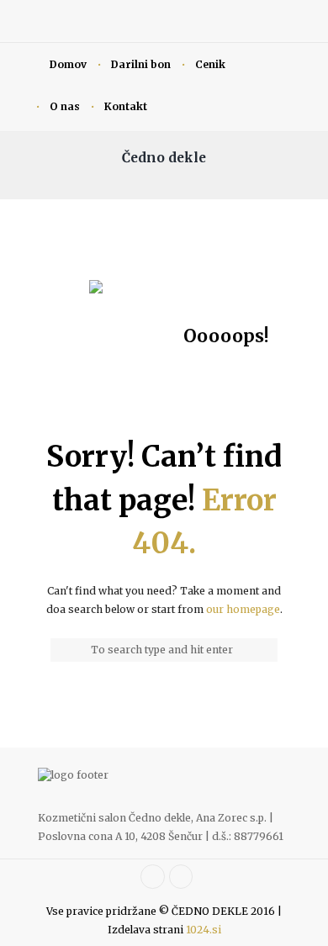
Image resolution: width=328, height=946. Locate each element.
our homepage (243, 609)
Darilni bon (141, 64)
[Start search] (59, 649)
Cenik (210, 64)
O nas (65, 106)
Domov (68, 64)
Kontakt (125, 106)
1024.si (203, 929)
